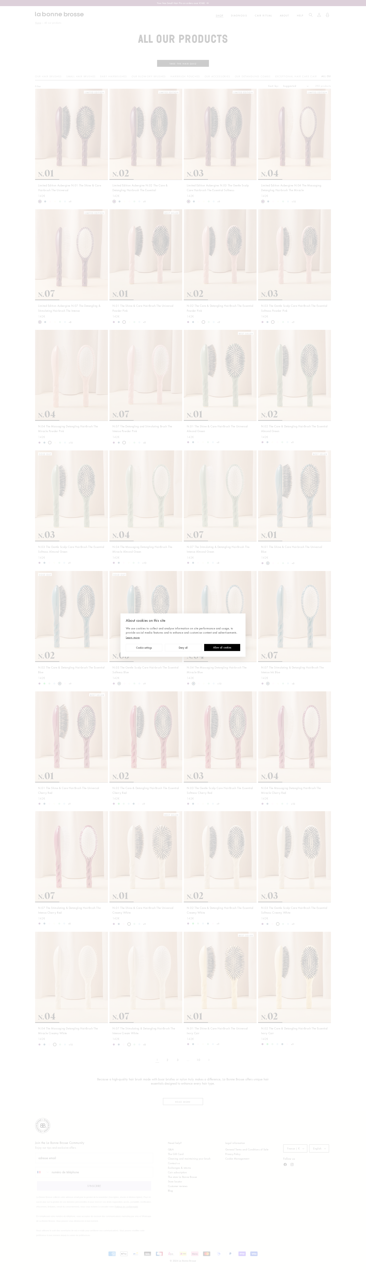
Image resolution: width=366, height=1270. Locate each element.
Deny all (183, 648)
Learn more (133, 637)
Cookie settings (144, 648)
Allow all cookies (222, 648)
